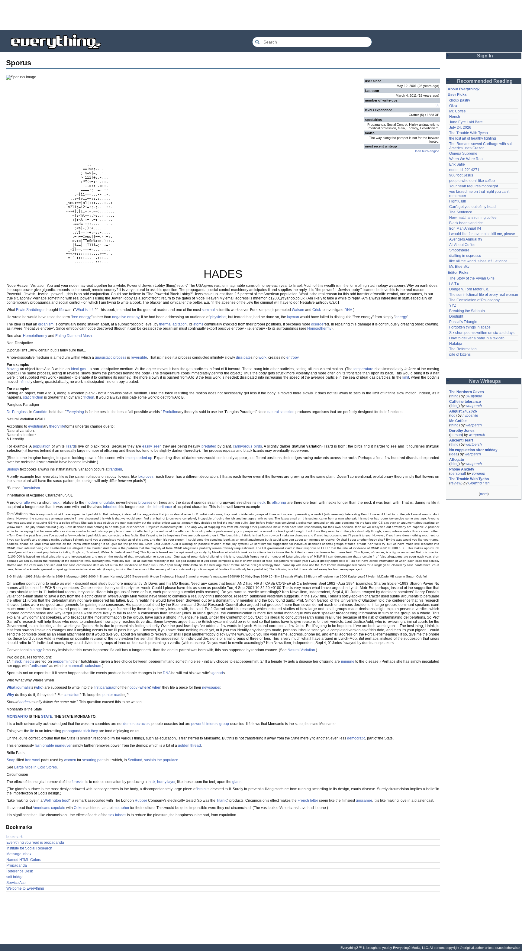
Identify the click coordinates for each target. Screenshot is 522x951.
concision (71, 695)
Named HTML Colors (23, 860)
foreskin (78, 782)
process (119, 357)
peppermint (62, 661)
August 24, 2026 (463, 411)
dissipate (243, 357)
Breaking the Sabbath (467, 311)
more (484, 494)
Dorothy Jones (462, 431)
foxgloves (145, 476)
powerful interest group (210, 724)
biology (36, 650)
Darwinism (31, 488)
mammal (75, 666)
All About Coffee (462, 245)
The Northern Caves (466, 392)
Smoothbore (459, 250)
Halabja (455, 343)
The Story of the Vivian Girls (472, 278)
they (94, 731)
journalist (23, 687)
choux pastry (459, 100)
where (145, 687)
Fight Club (457, 201)
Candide (40, 412)
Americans (41, 808)
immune (347, 661)
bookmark (14, 837)
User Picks (457, 94)
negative (119, 317)
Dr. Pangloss (17, 412)
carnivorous (242, 446)
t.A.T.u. (454, 284)
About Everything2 (464, 89)
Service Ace (16, 883)
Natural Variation (301, 650)
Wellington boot (56, 800)
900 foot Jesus (461, 175)
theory (54, 426)
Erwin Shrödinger (30, 310)
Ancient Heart (461, 440)
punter (107, 695)
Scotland (135, 760)
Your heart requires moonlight (473, 186)
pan (100, 760)
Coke (78, 808)
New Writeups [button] (485, 381)
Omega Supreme (463, 153)
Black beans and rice (466, 223)
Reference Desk (19, 871)
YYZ (452, 305)
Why (10, 695)
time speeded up (138, 458)
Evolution (170, 412)
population (41, 446)
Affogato (456, 460)
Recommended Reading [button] (485, 81)
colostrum (93, 666)
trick (86, 731)
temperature (363, 369)
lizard (70, 446)
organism (45, 324)
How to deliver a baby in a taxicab (476, 338)
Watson (298, 310)
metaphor (121, 808)
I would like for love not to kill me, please (482, 234)
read (117, 695)
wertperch (474, 406)
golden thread (189, 745)
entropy (133, 317)
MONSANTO (17, 716)
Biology (13, 469)
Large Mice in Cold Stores (35, 767)
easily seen (151, 446)
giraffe (25, 502)
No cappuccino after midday (473, 450)
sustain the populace (161, 760)
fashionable (44, 745)
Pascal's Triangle (463, 322)
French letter (308, 800)
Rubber (141, 800)
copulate (58, 808)
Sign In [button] (485, 55)
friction (88, 397)
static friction (33, 397)
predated (208, 446)
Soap (11, 760)
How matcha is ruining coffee (473, 217)
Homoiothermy (319, 328)
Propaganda (16, 865)
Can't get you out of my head (472, 207)
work (262, 357)
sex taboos (117, 815)
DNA (348, 310)
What (11, 687)
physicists (218, 317)
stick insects (24, 661)
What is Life (85, 310)
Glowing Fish (479, 483)
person (456, 435)
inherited (110, 507)
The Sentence (460, 212)
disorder (318, 324)
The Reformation (463, 349)
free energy (81, 317)
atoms (198, 324)
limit (405, 377)
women (70, 760)
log (453, 415)
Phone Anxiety (461, 469)
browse (144, 502)
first (96, 687)
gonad (217, 673)
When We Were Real (466, 159)
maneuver (63, 745)
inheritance (162, 507)
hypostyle (470, 415)
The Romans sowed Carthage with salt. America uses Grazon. (481, 146)
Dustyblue (474, 396)
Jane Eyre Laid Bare (466, 122)
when (156, 687)
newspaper (211, 687)
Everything (75, 412)
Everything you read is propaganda (35, 842)
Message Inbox (18, 854)
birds (258, 446)
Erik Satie (457, 164)
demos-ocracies (136, 724)
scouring (89, 760)
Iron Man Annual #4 (465, 228)
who (38, 687)
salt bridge (15, 877)
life (61, 310)
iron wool (32, 760)
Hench (454, 117)
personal (457, 473)
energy (401, 317)
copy (133, 687)
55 (437, 105)
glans (236, 782)
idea (454, 454)
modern (91, 502)
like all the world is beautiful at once (478, 261)
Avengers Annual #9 (465, 239)
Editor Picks (458, 272)
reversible (139, 357)
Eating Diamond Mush (73, 336)
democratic (356, 738)
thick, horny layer (161, 782)
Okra (453, 106)
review (455, 483)
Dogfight (456, 316)
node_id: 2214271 (464, 170)
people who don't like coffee (472, 181)
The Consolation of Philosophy (474, 300)
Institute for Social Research (29, 848)
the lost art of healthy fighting (472, 138)
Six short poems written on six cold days (481, 333)
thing (454, 396)
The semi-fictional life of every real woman (483, 295)
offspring (279, 502)
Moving (13, 369)
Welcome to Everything (25, 888)
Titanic (221, 800)
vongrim (478, 473)
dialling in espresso (465, 256)
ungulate (106, 502)
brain (201, 789)
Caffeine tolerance (465, 401)
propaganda (72, 731)
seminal (208, 310)
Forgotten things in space (470, 327)
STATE (46, 716)
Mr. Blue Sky (459, 266)
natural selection (281, 412)
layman (293, 317)
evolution (35, 426)
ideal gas (78, 369)
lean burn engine (427, 151)
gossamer (364, 800)
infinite (24, 382)
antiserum (39, 666)
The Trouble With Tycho (468, 133)
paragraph (109, 687)
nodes (24, 702)
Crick (316, 310)
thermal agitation (173, 324)
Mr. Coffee (457, 111)
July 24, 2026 (460, 127)
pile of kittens (460, 354)
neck (56, 502)
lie (32, 731)
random (115, 469)
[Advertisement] (261, 15)
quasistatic (103, 357)
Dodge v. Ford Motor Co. (469, 289)
